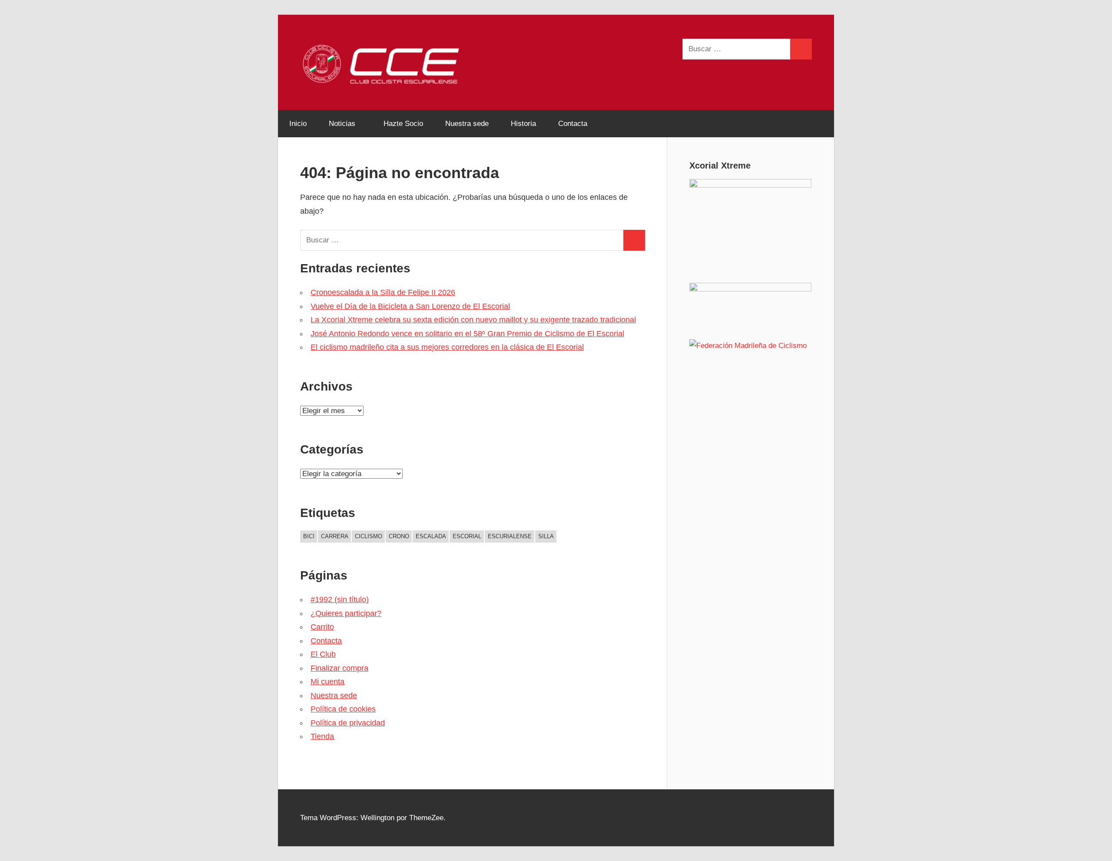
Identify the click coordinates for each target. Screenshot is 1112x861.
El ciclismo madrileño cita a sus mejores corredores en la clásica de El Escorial (447, 347)
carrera (334, 536)
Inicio (298, 123)
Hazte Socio (403, 123)
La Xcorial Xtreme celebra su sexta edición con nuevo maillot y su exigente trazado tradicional (473, 319)
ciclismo (368, 536)
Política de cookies (343, 709)
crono (399, 536)
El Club (323, 654)
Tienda (322, 736)
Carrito (322, 627)
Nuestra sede (467, 123)
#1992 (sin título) (340, 599)
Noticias (342, 123)
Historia (523, 123)
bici (308, 536)
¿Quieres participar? (346, 613)
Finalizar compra (339, 668)
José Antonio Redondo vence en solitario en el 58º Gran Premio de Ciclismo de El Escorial (467, 333)
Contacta (572, 123)
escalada (431, 536)
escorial (467, 536)
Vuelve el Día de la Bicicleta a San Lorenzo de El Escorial (410, 306)
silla (546, 536)
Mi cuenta (327, 681)
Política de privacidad (348, 723)
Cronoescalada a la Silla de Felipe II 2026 (383, 292)
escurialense (510, 536)
